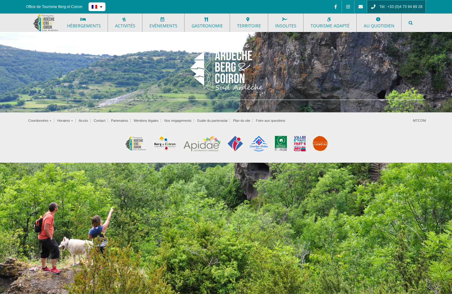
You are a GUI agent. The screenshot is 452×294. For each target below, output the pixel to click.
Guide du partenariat (212, 120)
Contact (99, 120)
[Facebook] (335, 7)
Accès (83, 120)
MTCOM (419, 120)
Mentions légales (146, 120)
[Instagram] (348, 7)
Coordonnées (39, 120)
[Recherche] (411, 23)
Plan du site (241, 120)
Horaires (65, 120)
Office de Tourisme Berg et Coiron (54, 7)
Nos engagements (178, 120)
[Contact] (361, 7)
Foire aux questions (270, 120)
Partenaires (119, 120)
